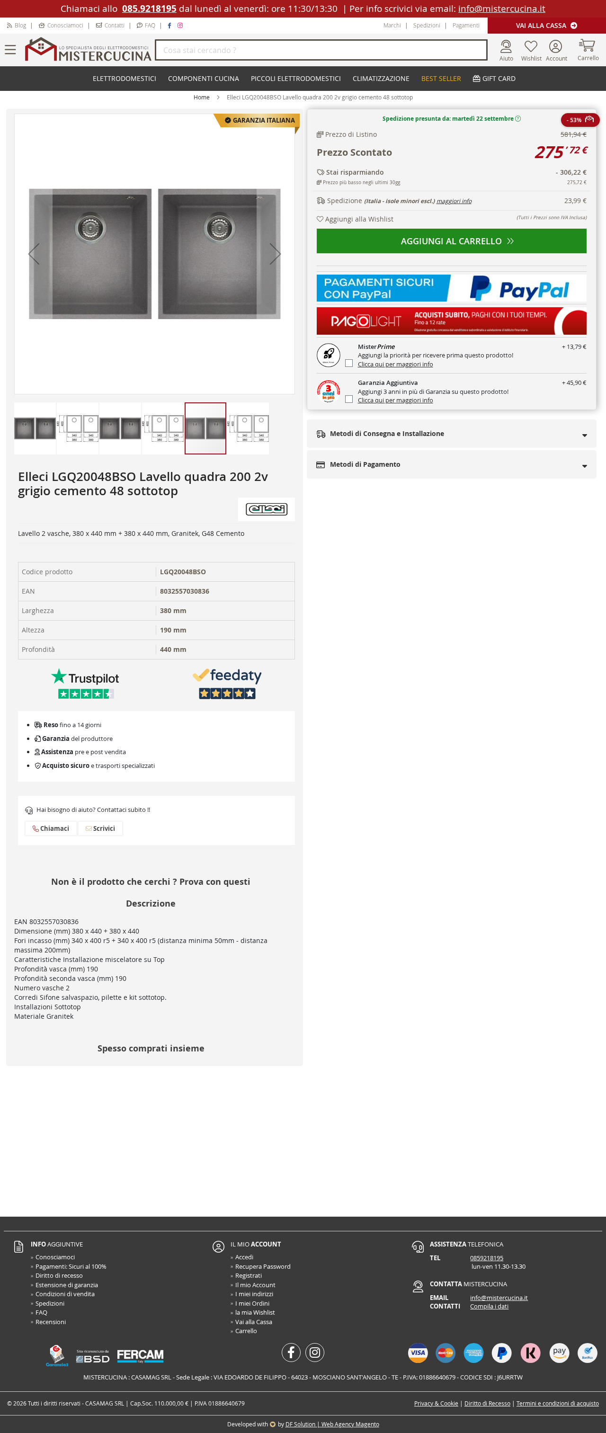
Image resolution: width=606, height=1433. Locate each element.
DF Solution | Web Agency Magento (332, 1424)
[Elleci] (266, 508)
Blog (20, 25)
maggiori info (454, 201)
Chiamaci (54, 828)
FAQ (150, 25)
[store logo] (88, 50)
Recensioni (51, 1321)
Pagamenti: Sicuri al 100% (71, 1266)
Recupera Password (263, 1266)
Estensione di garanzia (67, 1285)
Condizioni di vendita (65, 1294)
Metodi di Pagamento (364, 464)
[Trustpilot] (85, 683)
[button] (34, 254)
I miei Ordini (252, 1303)
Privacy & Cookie (436, 1403)
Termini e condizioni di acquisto (558, 1403)
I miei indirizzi (254, 1294)
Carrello (246, 1330)
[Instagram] (181, 25)
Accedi (244, 1257)
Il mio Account (255, 1285)
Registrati (248, 1275)
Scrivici (103, 828)
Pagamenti (466, 25)
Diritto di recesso (59, 1275)
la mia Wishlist (255, 1312)
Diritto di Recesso (487, 1403)
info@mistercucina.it (501, 8)
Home (202, 97)
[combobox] (321, 50)
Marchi (392, 25)
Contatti (115, 25)
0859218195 (486, 1258)
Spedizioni (426, 25)
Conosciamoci (65, 25)
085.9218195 (149, 8)
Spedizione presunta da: (448, 119)
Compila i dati (489, 1306)
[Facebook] (171, 25)
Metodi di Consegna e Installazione (386, 433)
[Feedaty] (227, 683)
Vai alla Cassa (542, 25)
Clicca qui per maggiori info (395, 364)
